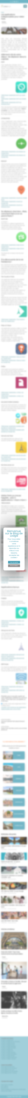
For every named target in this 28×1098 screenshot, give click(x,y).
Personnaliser (14, 566)
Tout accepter (14, 562)
